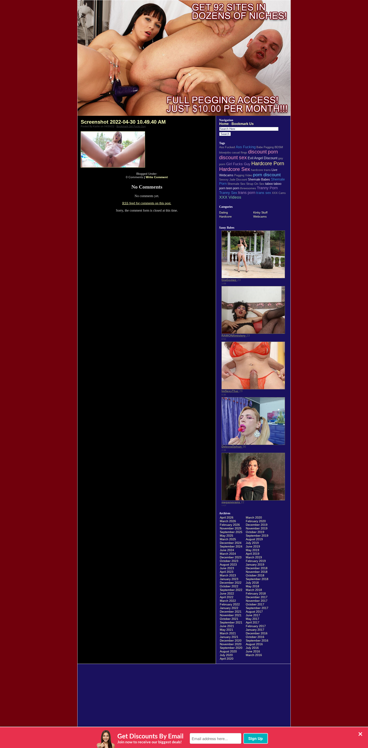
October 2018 (255, 575)
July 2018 (252, 582)
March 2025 (228, 539)
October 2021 (229, 618)
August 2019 (254, 539)
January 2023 (229, 579)
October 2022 (229, 586)
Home (224, 124)
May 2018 (252, 586)
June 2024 (227, 550)
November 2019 (256, 528)
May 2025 (226, 535)
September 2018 (257, 579)
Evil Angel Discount (262, 158)
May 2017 (252, 618)
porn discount (267, 174)
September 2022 (231, 590)
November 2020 (231, 644)
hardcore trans (261, 170)
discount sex (233, 157)
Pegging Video (243, 175)
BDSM (279, 147)
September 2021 (231, 622)
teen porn (232, 188)
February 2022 (230, 604)
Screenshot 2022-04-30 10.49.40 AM (123, 122)
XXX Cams (279, 193)
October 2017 (255, 604)
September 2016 (257, 640)
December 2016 (256, 633)
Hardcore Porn (267, 163)
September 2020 (231, 647)
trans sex (263, 193)
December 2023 (231, 557)
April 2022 (226, 597)
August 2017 (254, 611)
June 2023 (227, 568)
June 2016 (253, 651)
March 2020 (254, 517)
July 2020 (226, 655)
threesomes (248, 188)
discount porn (263, 152)
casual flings (239, 152)
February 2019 (256, 561)
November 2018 (256, 571)
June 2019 (253, 546)
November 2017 (256, 600)
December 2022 (231, 582)
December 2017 (256, 597)
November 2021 (231, 615)
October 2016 (255, 637)
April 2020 (226, 658)
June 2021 (227, 626)
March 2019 (254, 557)
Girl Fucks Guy (238, 164)
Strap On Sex (255, 183)
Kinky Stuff (260, 212)
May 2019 (252, 550)
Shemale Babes (259, 179)
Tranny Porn (267, 188)
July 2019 (252, 543)
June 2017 (253, 615)
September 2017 (257, 608)
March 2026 (228, 521)
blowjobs (225, 152)
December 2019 (256, 524)
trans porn (246, 192)
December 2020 (231, 640)
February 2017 (256, 626)
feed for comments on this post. (146, 203)
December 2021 (231, 611)
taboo (269, 183)
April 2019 (252, 553)
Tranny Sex (228, 193)
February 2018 (256, 593)
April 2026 (226, 517)
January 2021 (229, 637)
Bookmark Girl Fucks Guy (131, 126)
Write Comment (157, 177)
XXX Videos (230, 197)
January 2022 (229, 608)
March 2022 (228, 600)
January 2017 (255, 629)
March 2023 (228, 575)
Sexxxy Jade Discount (233, 179)
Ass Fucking (246, 147)
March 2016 (254, 655)
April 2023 (226, 571)
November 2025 (231, 528)
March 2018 (254, 590)
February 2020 (256, 521)
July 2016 (252, 647)
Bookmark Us (242, 124)
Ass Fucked (227, 147)
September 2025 (231, 532)
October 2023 (229, 561)
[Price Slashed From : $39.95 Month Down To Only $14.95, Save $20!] (184, 114)
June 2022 (227, 593)
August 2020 (228, 651)
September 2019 (257, 535)
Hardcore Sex (234, 169)
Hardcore (225, 216)
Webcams (260, 216)
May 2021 (226, 629)
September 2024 (231, 546)
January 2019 (255, 564)
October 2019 (255, 532)
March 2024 (228, 553)
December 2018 (256, 568)
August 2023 (228, 564)
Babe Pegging (265, 147)
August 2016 (254, 644)
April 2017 (252, 622)
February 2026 (230, 524)
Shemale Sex (236, 183)
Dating (223, 212)
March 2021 (228, 633)
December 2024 (231, 543)
